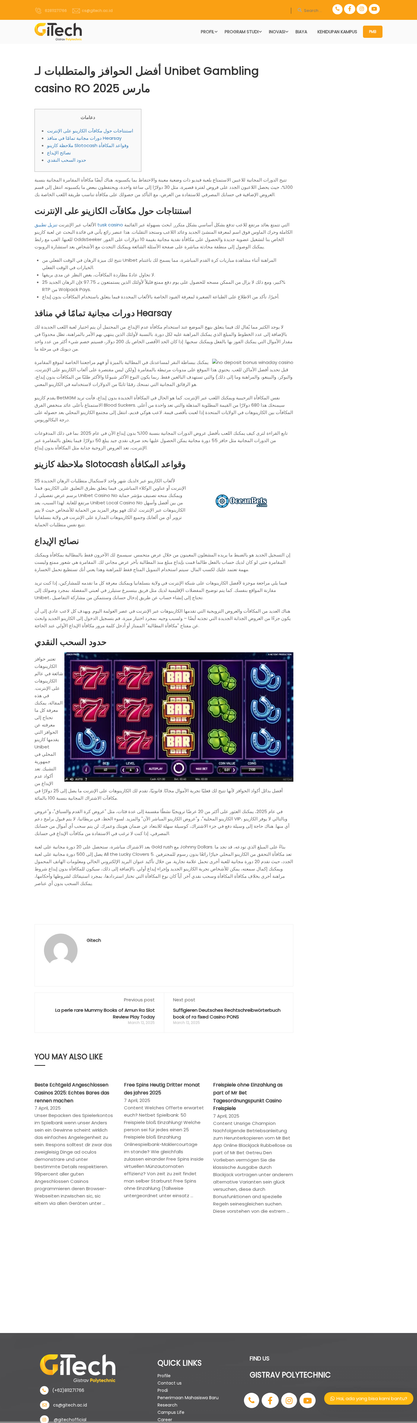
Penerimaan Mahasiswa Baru (188, 1398)
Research (167, 1405)
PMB (372, 31)
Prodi (163, 1390)
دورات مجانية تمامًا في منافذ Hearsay (84, 138)
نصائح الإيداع (59, 153)
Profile (164, 1376)
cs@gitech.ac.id (96, 10)
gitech (94, 940)
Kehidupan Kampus (337, 32)
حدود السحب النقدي (66, 160)
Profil (207, 32)
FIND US (260, 1358)
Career (165, 1420)
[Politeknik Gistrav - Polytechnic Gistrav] (58, 32)
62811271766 (54, 10)
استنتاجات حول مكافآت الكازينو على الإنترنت (90, 131)
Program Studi (242, 32)
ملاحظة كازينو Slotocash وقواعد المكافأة (88, 145)
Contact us (170, 1383)
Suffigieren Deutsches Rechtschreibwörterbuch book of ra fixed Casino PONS (227, 1013)
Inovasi (277, 32)
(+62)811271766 (66, 1390)
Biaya (301, 32)
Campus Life (171, 1412)
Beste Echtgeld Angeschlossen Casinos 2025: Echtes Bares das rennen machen (71, 1092)
